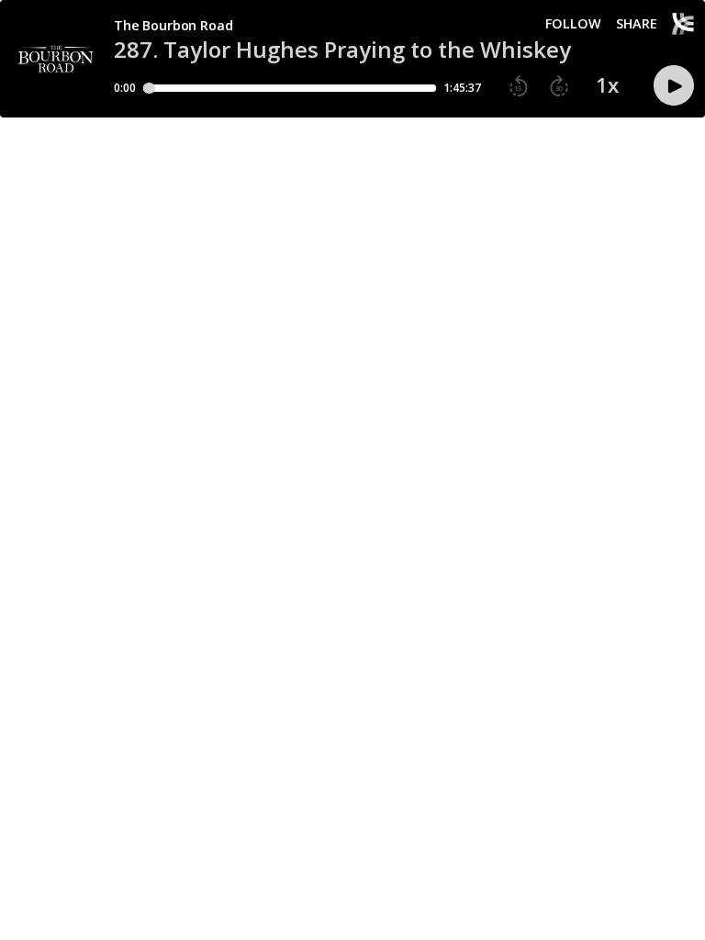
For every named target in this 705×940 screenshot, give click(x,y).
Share (636, 23)
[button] (519, 86)
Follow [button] (573, 23)
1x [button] (607, 85)
